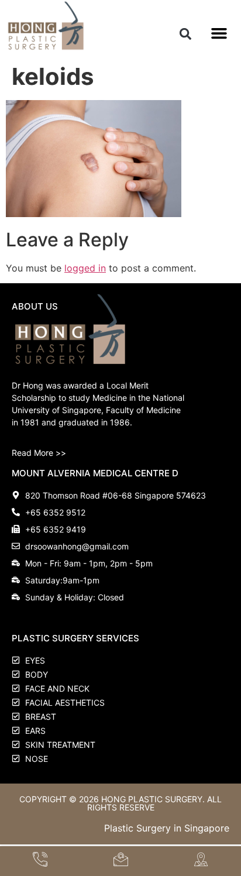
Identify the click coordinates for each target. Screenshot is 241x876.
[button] (185, 34)
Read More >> (39, 453)
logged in (85, 268)
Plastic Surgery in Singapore (166, 828)
